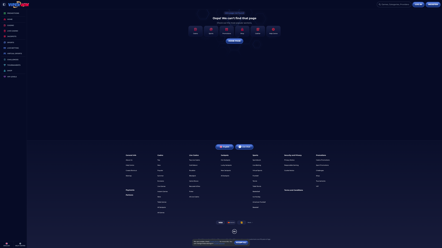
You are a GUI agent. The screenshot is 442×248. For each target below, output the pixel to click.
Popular (160, 170)
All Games (160, 212)
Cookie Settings (219, 243)
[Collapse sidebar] (4, 4)
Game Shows (193, 181)
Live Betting (257, 165)
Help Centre (130, 165)
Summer (160, 176)
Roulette (192, 170)
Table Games (161, 202)
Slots (159, 197)
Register (433, 4)
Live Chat (246, 147)
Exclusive (160, 181)
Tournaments (320, 181)
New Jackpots (226, 170)
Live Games (161, 186)
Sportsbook (257, 160)
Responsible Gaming (291, 165)
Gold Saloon (193, 165)
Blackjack (192, 176)
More (249, 222)
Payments (130, 190)
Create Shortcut (131, 170)
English (226, 147)
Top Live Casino (194, 160)
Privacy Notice (289, 160)
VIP (317, 186)
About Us (129, 160)
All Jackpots (161, 207)
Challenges (320, 170)
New (159, 165)
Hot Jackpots (225, 160)
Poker (191, 191)
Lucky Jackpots (226, 165)
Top (158, 160)
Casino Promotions (323, 160)
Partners (129, 195)
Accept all (241, 243)
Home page (234, 41)
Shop (318, 176)
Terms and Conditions (293, 190)
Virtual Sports (257, 170)
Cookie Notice (289, 170)
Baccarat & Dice (194, 186)
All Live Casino (194, 197)
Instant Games (162, 191)
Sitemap (129, 176)
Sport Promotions (322, 165)
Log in (418, 4)
